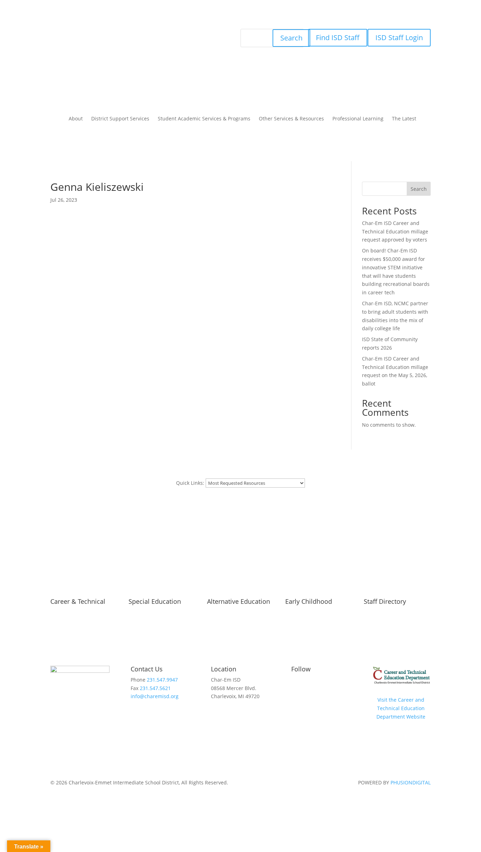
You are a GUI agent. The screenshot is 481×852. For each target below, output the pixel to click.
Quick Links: (190, 483)
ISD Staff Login (399, 37)
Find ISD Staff (338, 37)
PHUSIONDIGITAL (411, 782)
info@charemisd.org (155, 696)
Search (291, 38)
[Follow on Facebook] (131, 34)
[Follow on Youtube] (159, 34)
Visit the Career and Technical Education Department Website (400, 708)
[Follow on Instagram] (145, 34)
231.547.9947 (162, 679)
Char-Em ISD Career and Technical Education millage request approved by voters (395, 231)
